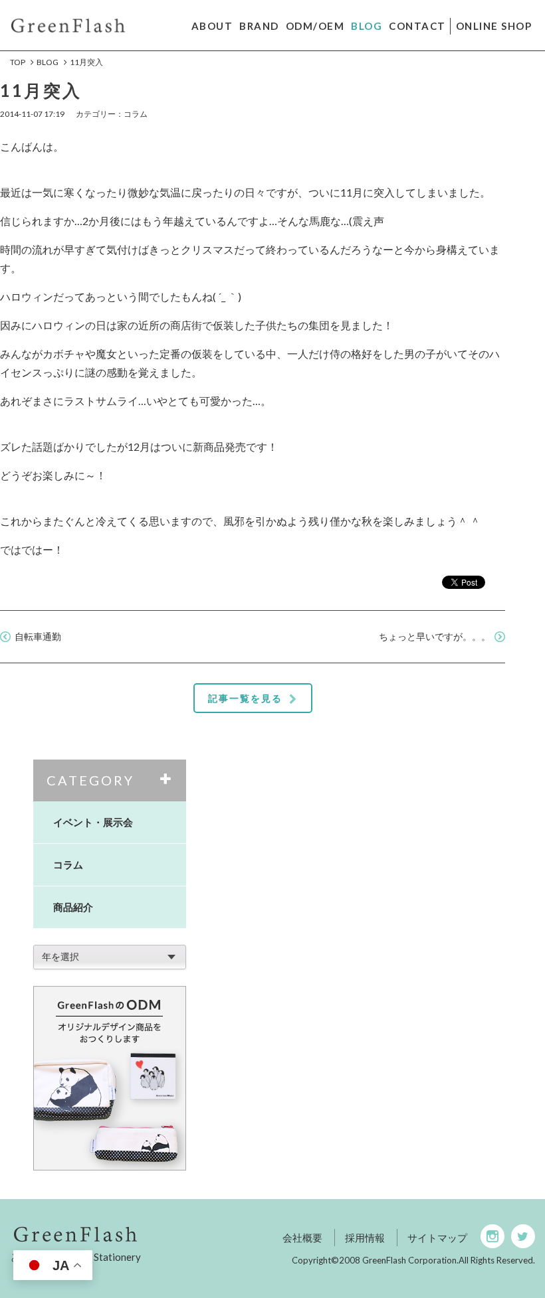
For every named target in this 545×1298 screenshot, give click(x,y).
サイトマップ (437, 1238)
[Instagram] (492, 1236)
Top (17, 62)
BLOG (47, 62)
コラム (68, 864)
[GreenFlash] (109, 1078)
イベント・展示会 (93, 822)
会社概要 (302, 1238)
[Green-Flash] (118, 1234)
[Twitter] (523, 1236)
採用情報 (365, 1238)
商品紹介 (73, 907)
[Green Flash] (68, 24)
